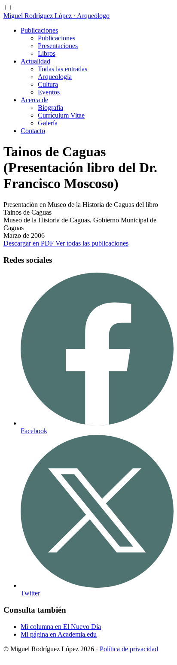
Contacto (33, 130)
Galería (48, 123)
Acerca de (34, 99)
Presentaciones (58, 45)
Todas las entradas (62, 69)
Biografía (50, 107)
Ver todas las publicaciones (91, 243)
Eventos (49, 92)
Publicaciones (39, 30)
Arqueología (55, 76)
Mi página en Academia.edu (59, 634)
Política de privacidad (129, 649)
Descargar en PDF (29, 243)
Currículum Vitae (61, 115)
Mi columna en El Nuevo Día (61, 626)
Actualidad (35, 61)
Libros (46, 53)
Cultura (48, 84)
